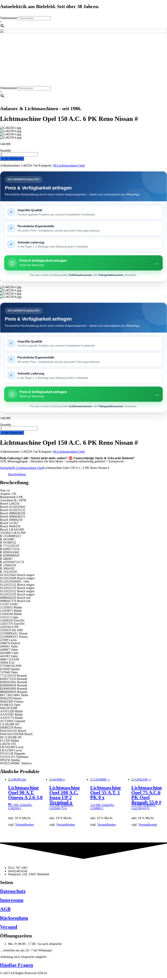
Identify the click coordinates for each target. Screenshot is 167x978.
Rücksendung (14, 918)
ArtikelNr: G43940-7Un (64, 797)
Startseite (6, 468)
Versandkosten (24, 824)
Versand (8, 927)
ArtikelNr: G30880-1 (105, 797)
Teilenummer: (9, 18)
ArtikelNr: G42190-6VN (146, 797)
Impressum (11, 900)
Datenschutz (13, 891)
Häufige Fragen (16, 965)
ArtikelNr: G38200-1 (25, 797)
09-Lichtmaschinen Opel (69, 165)
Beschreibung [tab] (17, 474)
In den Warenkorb (12, 158)
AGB (5, 909)
